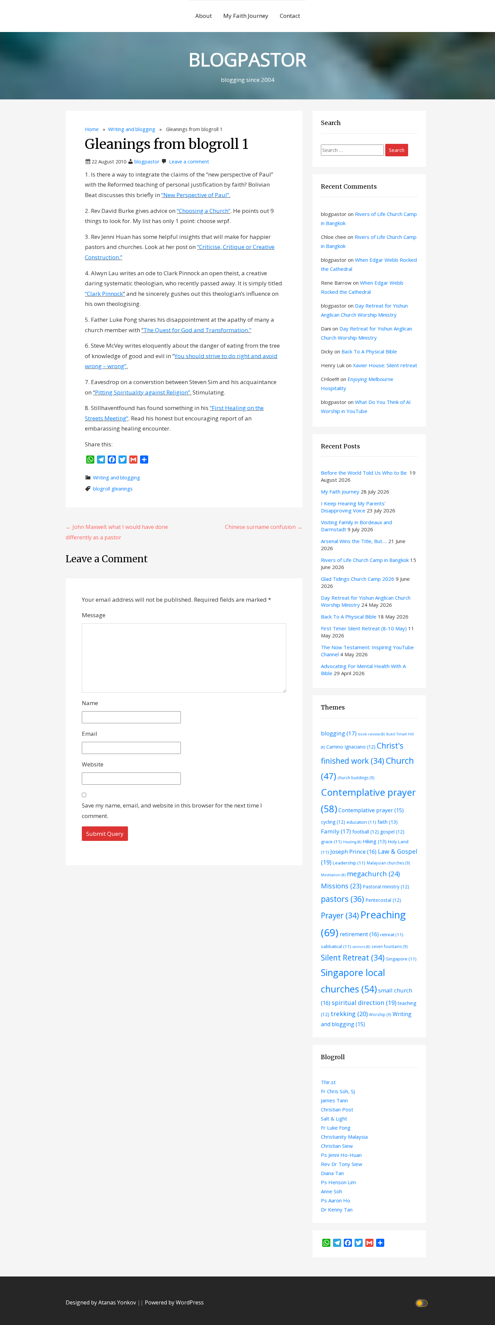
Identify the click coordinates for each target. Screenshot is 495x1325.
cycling (333, 822)
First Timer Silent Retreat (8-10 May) (364, 628)
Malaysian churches (388, 862)
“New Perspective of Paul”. (195, 195)
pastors (342, 898)
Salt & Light (334, 1118)
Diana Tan (332, 1173)
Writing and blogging (131, 129)
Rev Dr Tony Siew (341, 1164)
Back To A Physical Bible (369, 351)
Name (90, 703)
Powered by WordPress (174, 1302)
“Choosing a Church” (203, 211)
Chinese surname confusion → (263, 527)
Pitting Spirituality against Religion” (142, 392)
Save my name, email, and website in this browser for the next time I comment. (172, 810)
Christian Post (337, 1109)
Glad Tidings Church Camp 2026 (357, 578)
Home (92, 129)
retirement (359, 934)
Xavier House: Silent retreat (385, 365)
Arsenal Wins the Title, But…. (354, 541)
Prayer (340, 915)
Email (89, 733)
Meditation (333, 875)
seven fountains (389, 946)
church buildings (355, 777)
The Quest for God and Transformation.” (197, 330)
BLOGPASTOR (247, 59)
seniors (361, 946)
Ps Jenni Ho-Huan (341, 1155)
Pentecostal (383, 900)
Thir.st (328, 1082)
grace (331, 842)
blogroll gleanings (113, 488)
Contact (290, 16)
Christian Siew (337, 1145)
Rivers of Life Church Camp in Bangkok (365, 560)
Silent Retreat (353, 957)
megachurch (373, 873)
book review (371, 734)
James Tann (334, 1100)
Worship (380, 1014)
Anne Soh (331, 1191)
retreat (391, 935)
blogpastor (147, 161)
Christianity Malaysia (344, 1136)
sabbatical (336, 946)
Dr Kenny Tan (337, 1209)
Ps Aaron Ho (335, 1200)
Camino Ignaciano (350, 747)
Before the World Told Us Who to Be (364, 472)
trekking (349, 1013)
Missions (341, 885)
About (203, 16)
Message (93, 615)
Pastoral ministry (386, 886)
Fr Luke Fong (336, 1127)
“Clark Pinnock (104, 293)
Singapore (401, 959)
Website (92, 764)
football (365, 831)
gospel (392, 831)
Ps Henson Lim (338, 1182)
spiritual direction (364, 1003)
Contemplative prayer (371, 810)
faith (387, 821)
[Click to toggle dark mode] (422, 1303)
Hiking (375, 841)
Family (336, 831)
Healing (352, 842)
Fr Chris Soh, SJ (338, 1091)
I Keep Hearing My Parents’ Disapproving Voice (353, 507)
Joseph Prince (353, 851)
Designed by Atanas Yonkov (101, 1302)
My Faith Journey (245, 16)
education (361, 822)
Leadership (349, 863)
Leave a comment (189, 161)
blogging (339, 733)
